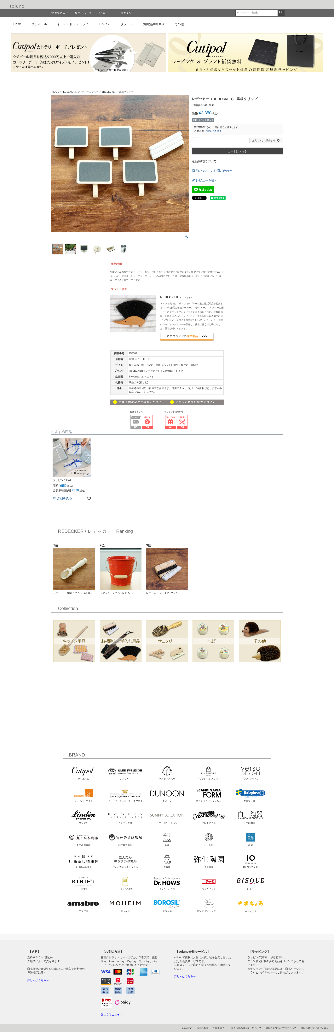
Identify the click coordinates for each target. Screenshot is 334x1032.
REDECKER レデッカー (74, 92)
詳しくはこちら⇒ (38, 980)
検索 (281, 13)
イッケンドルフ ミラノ (73, 24)
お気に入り (61, 13)
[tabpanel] (88, 52)
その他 (179, 24)
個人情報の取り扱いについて (246, 1028)
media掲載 (202, 1028)
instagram (187, 1028)
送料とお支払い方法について (281, 1028)
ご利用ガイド (220, 1028)
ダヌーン (127, 24)
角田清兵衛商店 (154, 24)
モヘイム (104, 24)
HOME (55, 92)
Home (17, 24)
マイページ (84, 13)
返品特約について (204, 161)
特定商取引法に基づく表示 (315, 1028)
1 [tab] (167, 75)
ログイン (126, 13)
